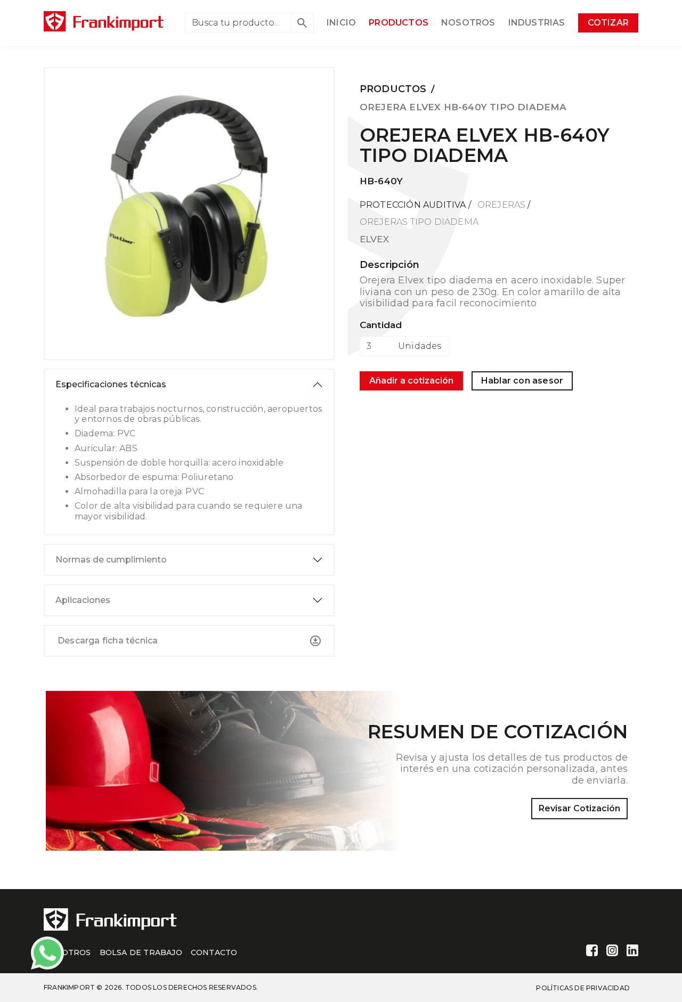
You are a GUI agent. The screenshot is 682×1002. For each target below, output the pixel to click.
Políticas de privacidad (583, 988)
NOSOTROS (468, 23)
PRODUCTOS (398, 23)
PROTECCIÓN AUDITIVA (413, 205)
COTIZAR (608, 23)
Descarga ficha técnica (108, 641)
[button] (302, 23)
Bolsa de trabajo (141, 952)
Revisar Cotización (579, 808)
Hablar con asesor (522, 381)
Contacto (214, 952)
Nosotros (67, 952)
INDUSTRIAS (536, 23)
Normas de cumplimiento (111, 560)
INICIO (341, 23)
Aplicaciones (82, 600)
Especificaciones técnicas (110, 384)
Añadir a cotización (411, 381)
